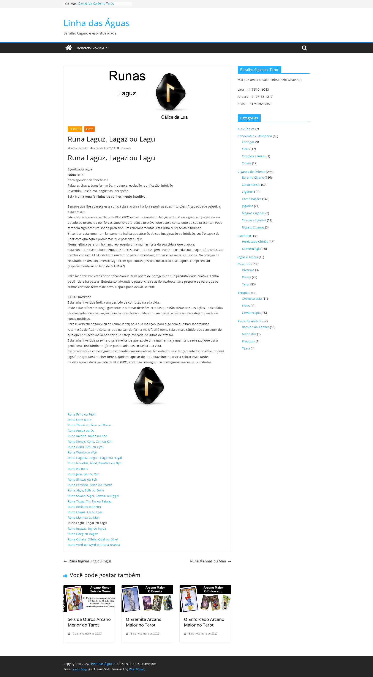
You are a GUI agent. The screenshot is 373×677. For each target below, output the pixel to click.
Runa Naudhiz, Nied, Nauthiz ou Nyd (95, 463)
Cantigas (248, 142)
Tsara (246, 348)
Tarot (246, 284)
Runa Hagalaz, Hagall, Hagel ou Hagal (95, 458)
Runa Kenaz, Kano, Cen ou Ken (90, 441)
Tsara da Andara (250, 321)
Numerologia (251, 249)
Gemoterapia (251, 313)
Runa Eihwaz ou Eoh (82, 479)
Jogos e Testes (248, 257)
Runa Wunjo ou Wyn (82, 452)
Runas (89, 129)
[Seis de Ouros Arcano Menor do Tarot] (89, 588)
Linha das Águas (96, 23)
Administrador (80, 148)
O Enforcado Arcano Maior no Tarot (204, 622)
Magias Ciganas (253, 213)
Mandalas (249, 334)
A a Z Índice (246, 129)
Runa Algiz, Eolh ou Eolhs (86, 490)
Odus (246, 149)
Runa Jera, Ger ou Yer (83, 474)
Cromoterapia (252, 298)
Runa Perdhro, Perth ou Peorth (90, 485)
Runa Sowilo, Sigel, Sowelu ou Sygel (93, 496)
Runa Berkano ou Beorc (85, 507)
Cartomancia (251, 185)
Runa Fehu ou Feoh (82, 414)
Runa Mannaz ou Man (84, 517)
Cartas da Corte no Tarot (96, 4)
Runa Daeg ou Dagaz (83, 534)
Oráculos (75, 129)
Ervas (246, 306)
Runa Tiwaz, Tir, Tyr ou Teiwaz (90, 501)
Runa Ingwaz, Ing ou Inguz (87, 528)
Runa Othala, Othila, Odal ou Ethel (93, 539)
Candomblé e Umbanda (255, 136)
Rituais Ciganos (253, 227)
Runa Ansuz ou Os (81, 430)
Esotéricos (245, 236)
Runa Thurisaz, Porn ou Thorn (89, 425)
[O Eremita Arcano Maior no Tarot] (147, 588)
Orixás (246, 163)
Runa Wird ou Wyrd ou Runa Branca (94, 545)
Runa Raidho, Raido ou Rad (87, 436)
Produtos (248, 341)
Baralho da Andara (255, 327)
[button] (106, 48)
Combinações (251, 199)
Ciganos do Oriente (252, 172)
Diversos (248, 270)
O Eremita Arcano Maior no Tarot (143, 622)
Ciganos (247, 192)
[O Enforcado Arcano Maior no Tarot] (205, 588)
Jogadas (247, 206)
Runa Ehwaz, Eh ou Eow (85, 512)
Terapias (244, 293)
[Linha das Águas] (68, 48)
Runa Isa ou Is (78, 469)
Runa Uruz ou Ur (80, 420)
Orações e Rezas (254, 156)
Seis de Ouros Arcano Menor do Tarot (89, 622)
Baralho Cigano (90, 48)
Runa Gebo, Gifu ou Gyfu (86, 447)
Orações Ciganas (254, 220)
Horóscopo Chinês (255, 241)
